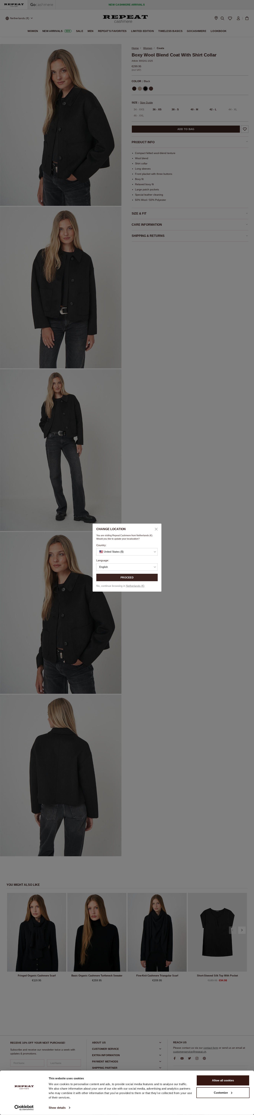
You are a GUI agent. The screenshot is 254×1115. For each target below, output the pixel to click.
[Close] (155, 529)
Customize (221, 1092)
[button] (127, 552)
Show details (57, 1107)
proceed (127, 577)
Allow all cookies (223, 1080)
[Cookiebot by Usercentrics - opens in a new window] (24, 1108)
